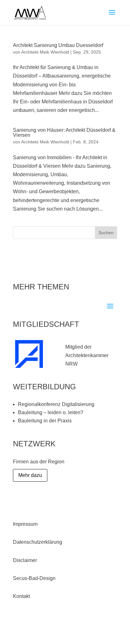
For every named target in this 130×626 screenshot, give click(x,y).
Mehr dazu (30, 475)
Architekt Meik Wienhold (45, 52)
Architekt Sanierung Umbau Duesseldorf (58, 45)
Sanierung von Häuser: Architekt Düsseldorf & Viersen (64, 132)
